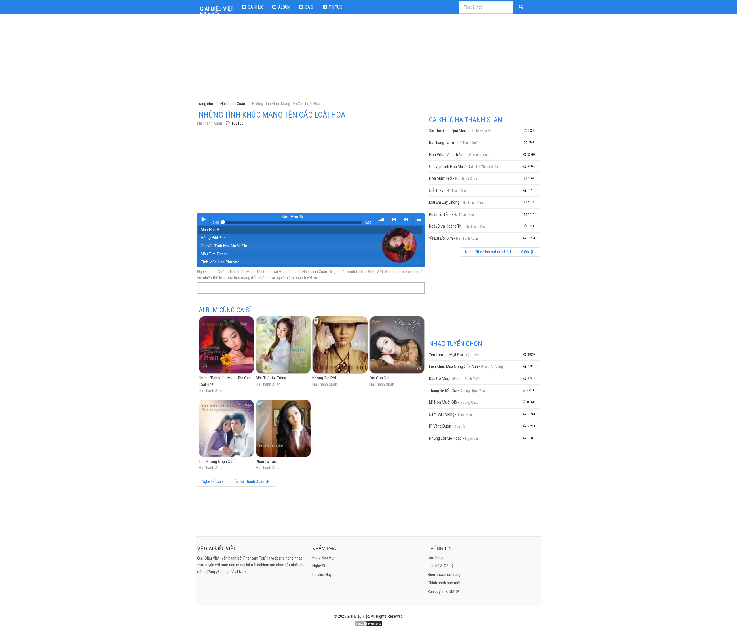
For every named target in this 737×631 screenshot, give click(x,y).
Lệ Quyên (472, 355)
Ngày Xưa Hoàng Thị (445, 226)
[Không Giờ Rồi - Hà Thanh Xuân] (340, 345)
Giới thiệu (435, 557)
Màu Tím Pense (214, 254)
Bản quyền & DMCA (443, 591)
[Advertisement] (369, 59)
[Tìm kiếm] (521, 7)
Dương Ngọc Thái (473, 390)
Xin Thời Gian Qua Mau (447, 130)
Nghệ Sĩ (318, 565)
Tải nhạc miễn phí (381, 219)
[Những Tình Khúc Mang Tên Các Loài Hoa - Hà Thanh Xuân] (226, 345)
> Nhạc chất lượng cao (406, 219)
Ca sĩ (309, 7)
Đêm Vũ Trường (441, 414)
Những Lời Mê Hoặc (445, 438)
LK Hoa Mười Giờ (443, 402)
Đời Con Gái (379, 378)
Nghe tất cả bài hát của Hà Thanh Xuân (497, 251)
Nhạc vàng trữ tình (203, 219)
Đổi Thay (436, 190)
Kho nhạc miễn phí (419, 219)
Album (284, 7)
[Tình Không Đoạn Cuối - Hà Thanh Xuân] (226, 428)
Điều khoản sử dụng (444, 574)
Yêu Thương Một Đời (446, 354)
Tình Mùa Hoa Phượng (220, 262)
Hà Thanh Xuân (209, 123)
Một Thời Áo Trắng (271, 378)
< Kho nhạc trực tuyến (394, 219)
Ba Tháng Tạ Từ (441, 142)
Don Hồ (459, 426)
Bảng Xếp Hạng (324, 557)
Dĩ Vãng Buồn (440, 426)
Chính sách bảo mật (444, 582)
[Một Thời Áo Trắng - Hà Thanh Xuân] (283, 345)
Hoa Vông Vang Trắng (446, 154)
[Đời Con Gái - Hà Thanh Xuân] (397, 345)
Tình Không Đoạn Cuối (217, 461)
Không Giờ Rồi (324, 378)
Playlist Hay (322, 574)
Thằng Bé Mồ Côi (443, 390)
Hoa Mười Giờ (440, 178)
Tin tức (335, 7)
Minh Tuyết (472, 379)
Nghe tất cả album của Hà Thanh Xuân (233, 481)
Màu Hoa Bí (211, 230)
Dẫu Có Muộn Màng (445, 378)
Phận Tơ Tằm (266, 461)
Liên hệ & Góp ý (440, 565)
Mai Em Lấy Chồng (444, 202)
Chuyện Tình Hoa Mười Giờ (224, 246)
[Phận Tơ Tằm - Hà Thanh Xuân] (283, 428)
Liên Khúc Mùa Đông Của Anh (453, 366)
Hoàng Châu (469, 402)
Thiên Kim (464, 414)
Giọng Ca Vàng (492, 366)
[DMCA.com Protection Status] (368, 623)
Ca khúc (256, 7)
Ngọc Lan (472, 438)
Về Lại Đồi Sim (213, 238)
